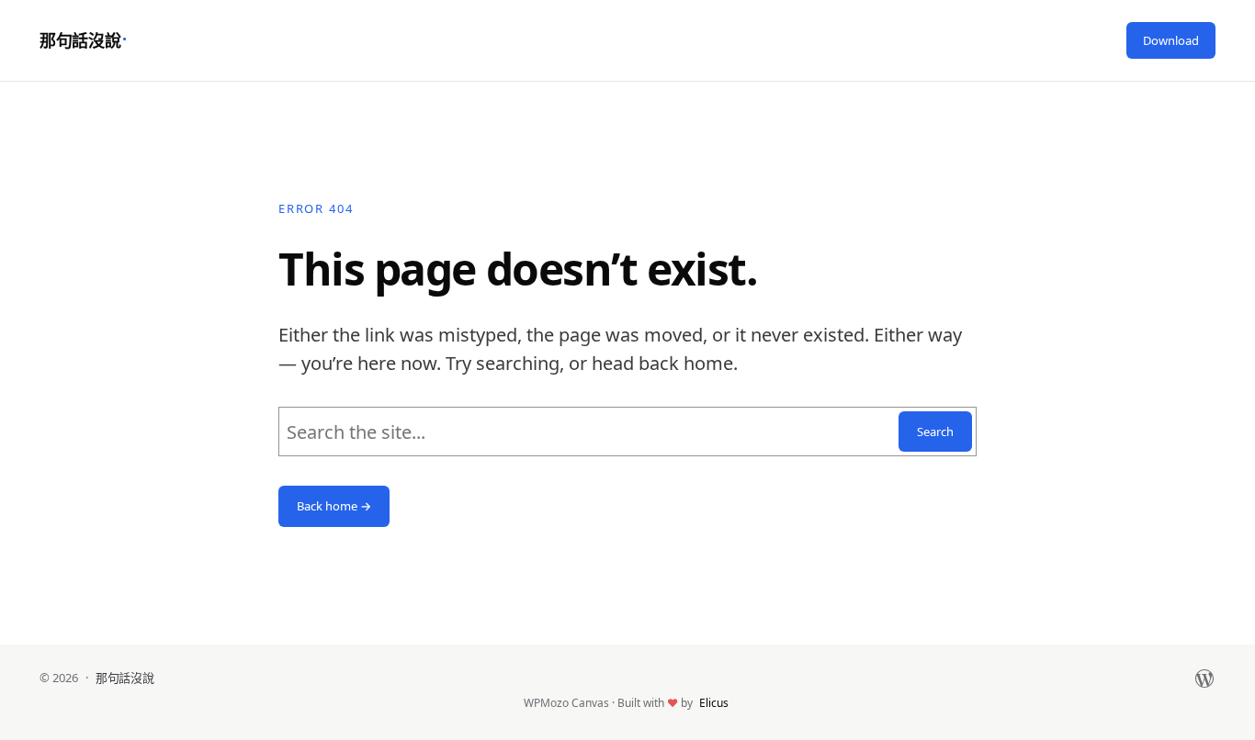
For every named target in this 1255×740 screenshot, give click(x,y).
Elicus (714, 703)
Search (935, 431)
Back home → (334, 506)
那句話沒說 (80, 40)
